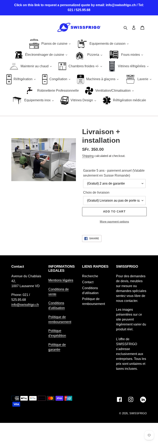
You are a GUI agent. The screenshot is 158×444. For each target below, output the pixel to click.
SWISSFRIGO (138, 413)
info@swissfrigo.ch (25, 304)
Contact (87, 282)
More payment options (114, 221)
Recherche (90, 276)
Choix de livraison (96, 192)
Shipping (88, 156)
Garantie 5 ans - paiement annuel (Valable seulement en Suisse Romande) (114, 173)
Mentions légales (60, 280)
